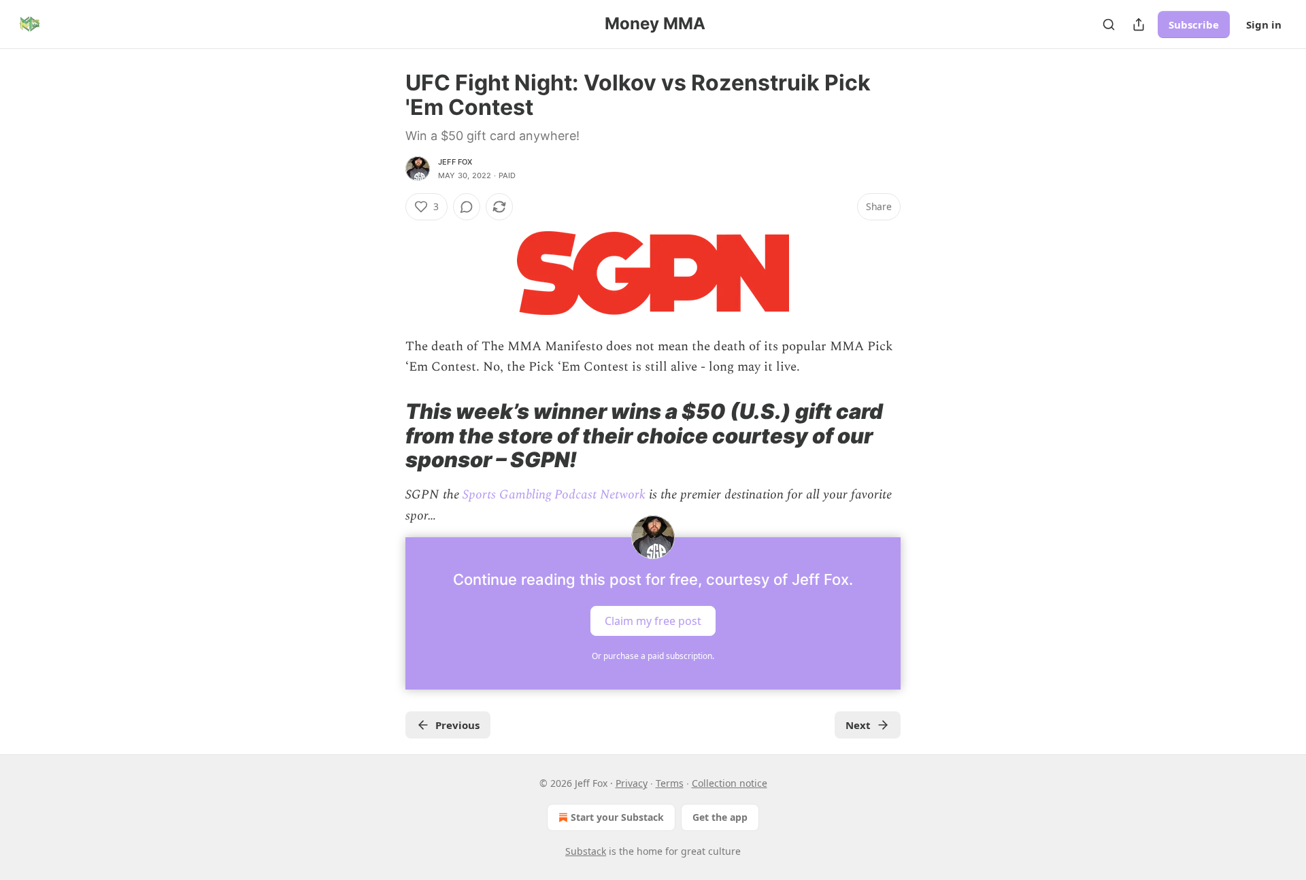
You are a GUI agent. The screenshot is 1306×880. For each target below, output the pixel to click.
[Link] (386, 435)
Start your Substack (617, 817)
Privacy (632, 783)
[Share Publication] (1138, 24)
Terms (670, 783)
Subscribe (1194, 24)
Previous (457, 725)
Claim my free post (653, 620)
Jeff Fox (455, 162)
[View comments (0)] (466, 206)
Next (858, 725)
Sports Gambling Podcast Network (554, 495)
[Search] (1108, 24)
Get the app (720, 817)
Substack (585, 851)
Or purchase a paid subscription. (653, 656)
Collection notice (729, 783)
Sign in (1264, 24)
